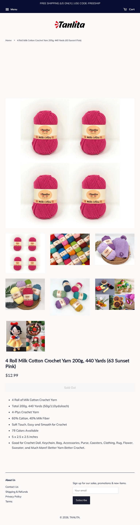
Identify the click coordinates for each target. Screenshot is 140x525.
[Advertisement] (70, 70)
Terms (8, 501)
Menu (13, 9)
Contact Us (11, 486)
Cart (131, 9)
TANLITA (75, 517)
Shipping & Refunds (16, 491)
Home (8, 40)
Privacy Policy (13, 496)
